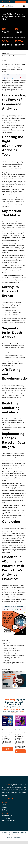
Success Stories (5, 806)
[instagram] (7, 1)
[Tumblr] (18, 78)
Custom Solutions (10, 58)
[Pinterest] (20, 78)
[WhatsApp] (15, 78)
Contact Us (4, 810)
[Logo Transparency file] (8, 5)
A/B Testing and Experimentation (11, 652)
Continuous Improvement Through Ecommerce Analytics (12, 658)
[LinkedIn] (12, 78)
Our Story (4, 804)
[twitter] (5, 1)
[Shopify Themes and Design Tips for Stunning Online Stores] (20, 716)
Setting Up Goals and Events (10, 648)
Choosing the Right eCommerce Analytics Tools (14, 645)
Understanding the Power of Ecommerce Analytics (12, 642)
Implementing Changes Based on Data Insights (14, 655)
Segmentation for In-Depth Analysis (12, 650)
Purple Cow (12, 587)
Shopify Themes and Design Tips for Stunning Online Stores (19, 737)
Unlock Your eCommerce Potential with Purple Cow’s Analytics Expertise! (13, 663)
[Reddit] (10, 78)
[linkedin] (9, 1)
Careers (4, 809)
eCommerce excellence (8, 603)
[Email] (23, 78)
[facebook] (2, 1)
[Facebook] (4, 78)
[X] (7, 78)
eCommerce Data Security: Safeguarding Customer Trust (7, 737)
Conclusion (6, 660)
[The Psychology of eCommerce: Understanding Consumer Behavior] (14, 671)
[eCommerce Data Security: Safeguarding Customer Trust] (7, 716)
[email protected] (6, 822)
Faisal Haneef (6, 53)
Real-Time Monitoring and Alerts (11, 653)
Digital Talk (4, 807)
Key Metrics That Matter (9, 646)
